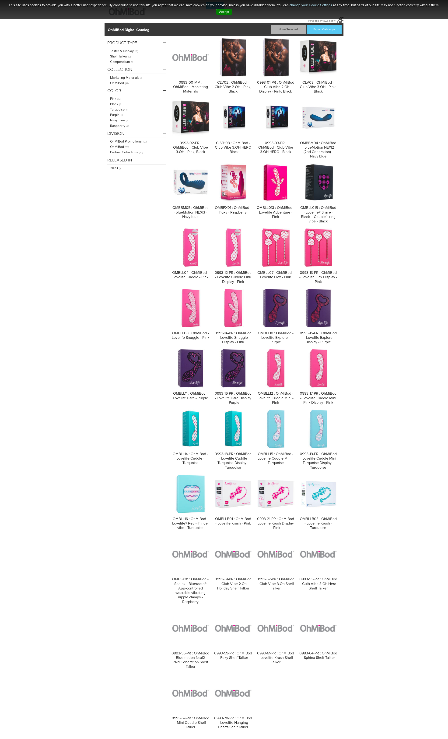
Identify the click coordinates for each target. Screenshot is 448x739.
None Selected (288, 29)
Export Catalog (322, 29)
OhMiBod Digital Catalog (128, 30)
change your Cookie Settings (311, 5)
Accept (224, 12)
